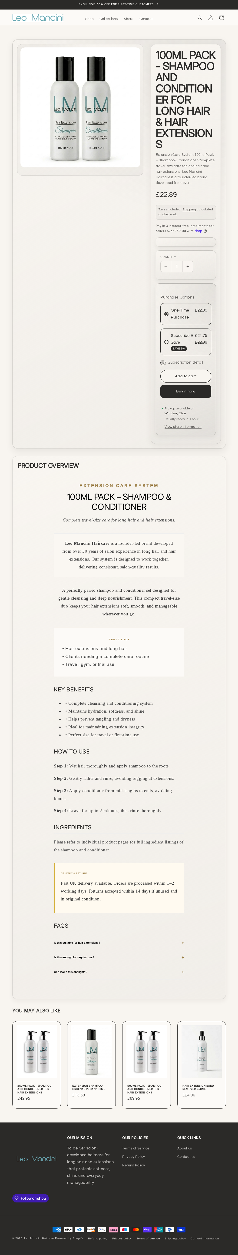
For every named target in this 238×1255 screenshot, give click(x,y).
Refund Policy (133, 1165)
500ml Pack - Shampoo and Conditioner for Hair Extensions (144, 1089)
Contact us (186, 1157)
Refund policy (98, 1238)
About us (184, 1148)
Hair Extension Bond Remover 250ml (198, 1087)
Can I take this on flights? (119, 971)
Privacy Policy (133, 1157)
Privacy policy (122, 1238)
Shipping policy (175, 1238)
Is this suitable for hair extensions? (119, 942)
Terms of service (148, 1238)
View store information (183, 426)
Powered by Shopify (69, 1238)
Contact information (205, 1238)
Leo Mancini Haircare (39, 1238)
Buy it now (185, 391)
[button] (200, 17)
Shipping (189, 209)
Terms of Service (135, 1148)
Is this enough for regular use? (119, 957)
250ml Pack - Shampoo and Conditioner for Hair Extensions (34, 1089)
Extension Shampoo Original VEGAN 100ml (88, 1087)
